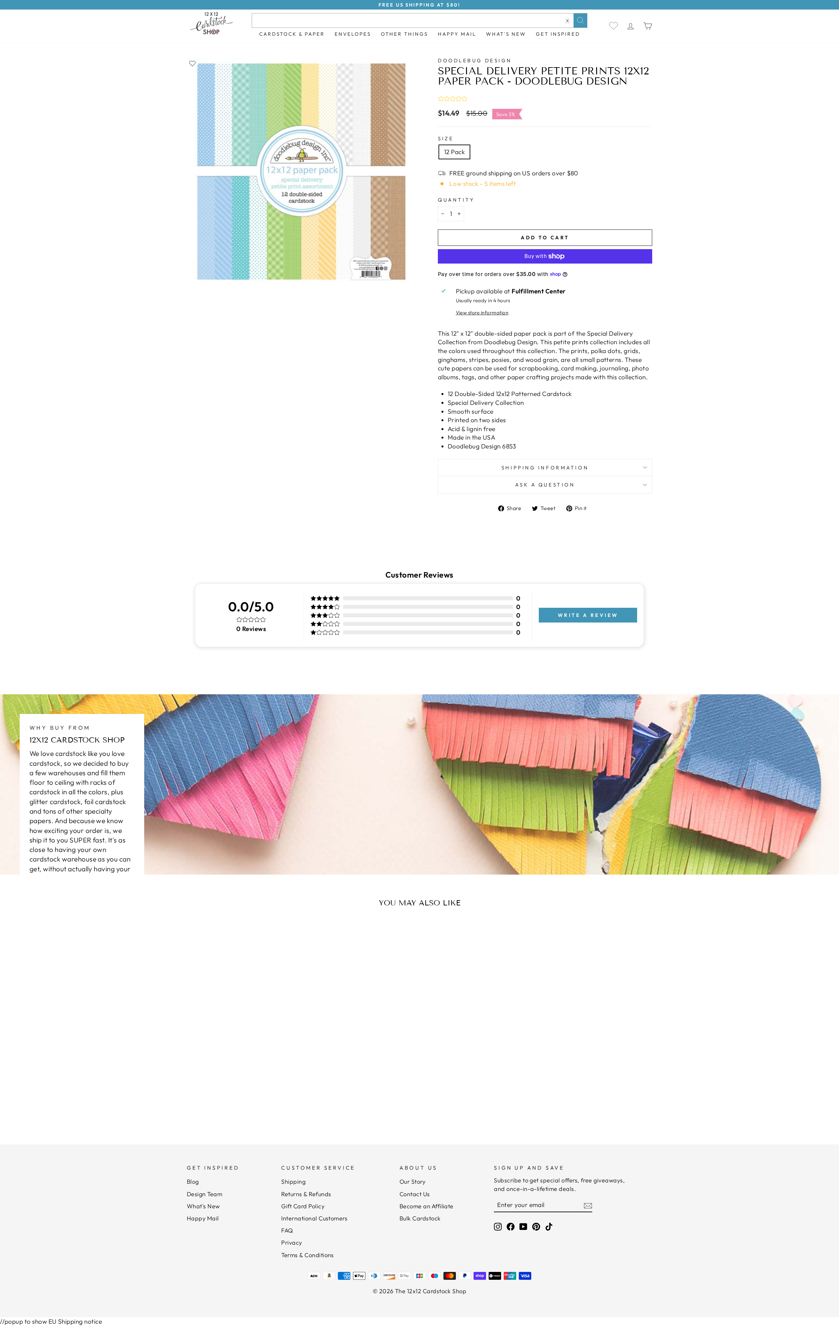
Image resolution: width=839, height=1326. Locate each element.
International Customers (314, 1218)
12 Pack (454, 152)
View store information (482, 312)
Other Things (404, 34)
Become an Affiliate (427, 1206)
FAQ (287, 1230)
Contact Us (415, 1194)
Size (446, 138)
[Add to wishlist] (192, 63)
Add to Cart (250, 1095)
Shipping (293, 1181)
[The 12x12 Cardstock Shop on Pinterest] (536, 1226)
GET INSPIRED (558, 34)
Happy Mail (203, 1218)
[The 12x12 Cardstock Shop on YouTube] (523, 1226)
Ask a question (545, 485)
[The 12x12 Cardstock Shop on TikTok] (549, 1226)
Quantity (456, 200)
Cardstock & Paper (292, 34)
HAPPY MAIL (457, 34)
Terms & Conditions (307, 1255)
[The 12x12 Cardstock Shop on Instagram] (498, 1226)
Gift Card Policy (302, 1206)
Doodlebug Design (475, 60)
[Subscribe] (588, 1205)
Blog (193, 1181)
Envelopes (353, 34)
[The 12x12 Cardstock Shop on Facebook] (511, 1226)
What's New (506, 34)
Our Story (412, 1181)
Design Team (204, 1194)
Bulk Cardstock (420, 1218)
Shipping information (545, 468)
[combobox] (419, 20)
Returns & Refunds (306, 1194)
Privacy (291, 1242)
